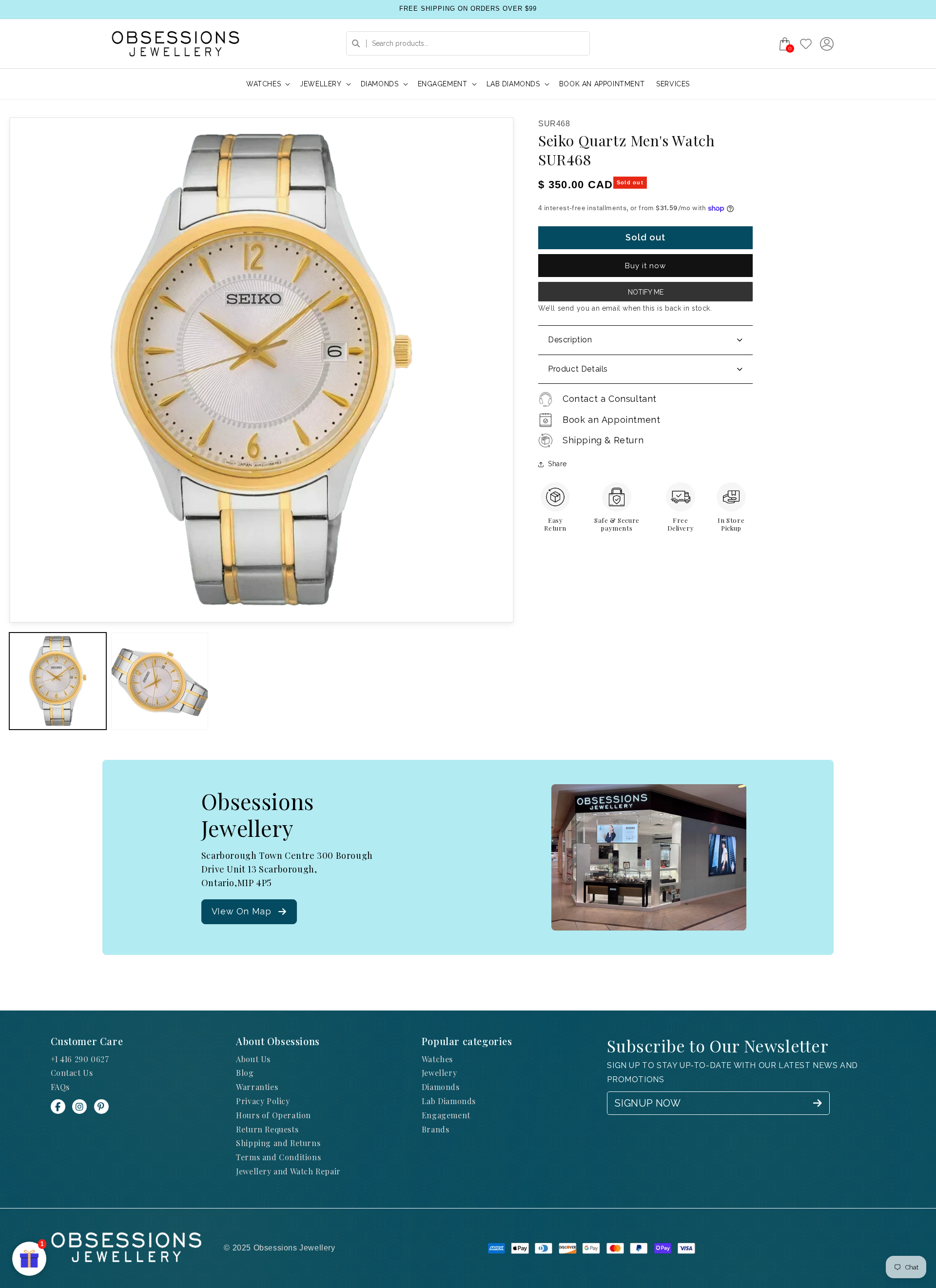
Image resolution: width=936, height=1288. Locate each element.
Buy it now (645, 265)
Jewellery (439, 1073)
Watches (437, 1059)
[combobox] (468, 43)
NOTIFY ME (645, 292)
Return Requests (267, 1129)
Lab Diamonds (449, 1101)
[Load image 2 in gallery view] (159, 681)
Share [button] (557, 464)
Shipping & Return (603, 440)
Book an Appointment (611, 420)
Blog (245, 1073)
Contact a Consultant (610, 399)
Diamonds (441, 1087)
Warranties (257, 1087)
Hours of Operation (273, 1115)
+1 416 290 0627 (80, 1059)
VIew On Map (242, 911)
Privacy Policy (263, 1101)
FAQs (60, 1087)
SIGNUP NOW (648, 1103)
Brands (435, 1129)
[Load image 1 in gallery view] (57, 681)
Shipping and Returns (278, 1143)
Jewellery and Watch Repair (288, 1171)
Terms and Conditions (278, 1157)
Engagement (446, 1115)
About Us (253, 1059)
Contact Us (72, 1073)
